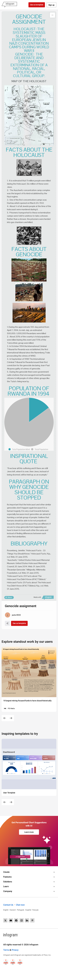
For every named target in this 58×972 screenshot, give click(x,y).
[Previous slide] (4, 718)
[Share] (7, 623)
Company (7, 891)
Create (6, 872)
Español (28, 910)
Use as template (36, 5)
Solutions (7, 881)
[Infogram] (9, 5)
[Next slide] (10, 718)
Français (35, 910)
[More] (52, 15)
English (5, 910)
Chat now (20, 905)
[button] (19, 449)
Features (7, 877)
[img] (39, 410)
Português (20, 910)
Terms (6, 950)
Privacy (15, 950)
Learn (6, 886)
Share (10, 597)
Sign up (51, 5)
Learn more (29, 832)
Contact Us (8, 905)
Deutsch (13, 910)
